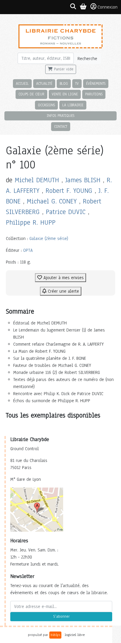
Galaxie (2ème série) (48, 238)
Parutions (93, 94)
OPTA (28, 250)
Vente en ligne (65, 94)
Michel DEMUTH (37, 180)
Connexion (107, 7)
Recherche (87, 59)
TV (77, 83)
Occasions (46, 104)
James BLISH (82, 180)
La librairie (72, 104)
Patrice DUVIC (65, 211)
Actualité (44, 83)
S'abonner (61, 616)
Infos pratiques (60, 115)
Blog (64, 83)
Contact (60, 126)
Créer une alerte (62, 291)
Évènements (95, 83)
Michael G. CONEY (52, 201)
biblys (55, 634)
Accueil (22, 83)
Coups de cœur (31, 94)
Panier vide (63, 69)
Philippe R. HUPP (31, 222)
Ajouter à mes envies (63, 278)
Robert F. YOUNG (69, 190)
